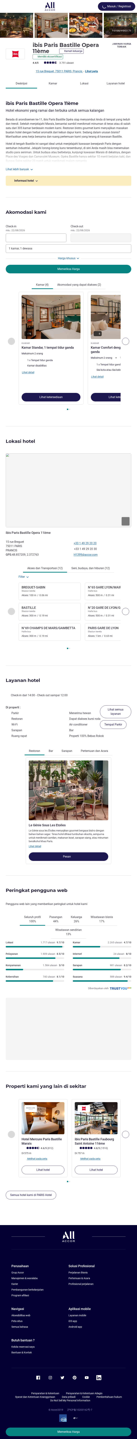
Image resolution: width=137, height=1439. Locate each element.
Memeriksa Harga (68, 1431)
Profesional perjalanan (80, 1284)
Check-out (80, 228)
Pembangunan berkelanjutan (27, 1289)
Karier (14, 1284)
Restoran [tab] (34, 751)
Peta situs (16, 1321)
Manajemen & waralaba (24, 1278)
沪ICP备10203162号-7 (79, 1409)
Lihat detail (35, 846)
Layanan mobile (77, 1315)
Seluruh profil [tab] (32, 919)
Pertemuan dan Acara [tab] (94, 751)
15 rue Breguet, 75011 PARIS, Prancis (59, 71)
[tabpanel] (68, 352)
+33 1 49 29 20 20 (85, 543)
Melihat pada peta (37, 1158)
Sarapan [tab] (67, 751)
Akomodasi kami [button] (26, 212)
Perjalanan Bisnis (78, 1272)
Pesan (67, 856)
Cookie (86, 1396)
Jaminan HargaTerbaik (121, 45)
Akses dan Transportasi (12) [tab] (45, 568)
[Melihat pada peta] (68, 490)
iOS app (72, 1321)
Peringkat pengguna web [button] (36, 890)
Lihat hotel (43, 1170)
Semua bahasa (19, 1326)
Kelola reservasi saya (23, 1346)
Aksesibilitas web (20, 1315)
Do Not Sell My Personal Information (70, 1400)
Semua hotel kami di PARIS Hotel (31, 1195)
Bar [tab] (51, 751)
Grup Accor (17, 1272)
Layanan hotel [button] (23, 680)
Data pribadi (68, 1396)
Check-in (15, 228)
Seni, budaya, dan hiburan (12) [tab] (90, 568)
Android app (75, 1326)
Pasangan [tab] (55, 919)
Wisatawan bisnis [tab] (102, 919)
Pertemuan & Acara (79, 1278)
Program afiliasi (20, 1295)
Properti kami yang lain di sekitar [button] (46, 1086)
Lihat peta (91, 71)
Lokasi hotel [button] (20, 441)
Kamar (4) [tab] (42, 284)
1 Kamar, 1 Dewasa (20, 248)
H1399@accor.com (86, 554)
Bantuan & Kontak (21, 1352)
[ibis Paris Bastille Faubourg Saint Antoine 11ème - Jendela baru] (96, 1118)
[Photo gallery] (68, 25)
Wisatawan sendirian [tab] (68, 932)
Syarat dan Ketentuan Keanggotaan (35, 1396)
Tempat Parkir (113, 724)
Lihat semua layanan (115, 711)
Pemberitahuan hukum (109, 1396)
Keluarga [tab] (76, 919)
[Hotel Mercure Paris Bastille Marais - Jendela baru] (43, 1118)
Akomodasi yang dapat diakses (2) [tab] (79, 284)
